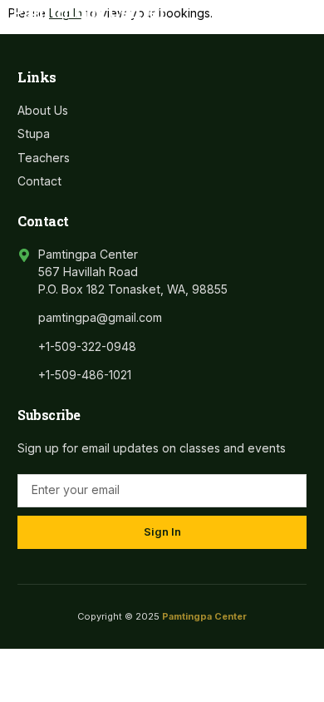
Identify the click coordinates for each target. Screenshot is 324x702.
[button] (294, 12)
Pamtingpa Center (88, 11)
